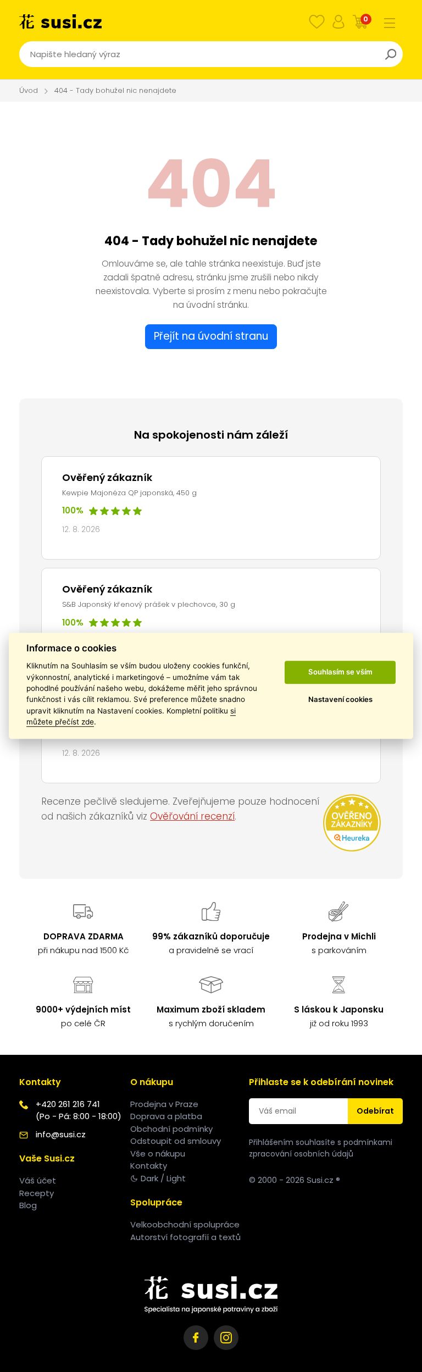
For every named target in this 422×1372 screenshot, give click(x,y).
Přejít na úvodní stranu (211, 336)
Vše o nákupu (157, 1153)
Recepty (36, 1193)
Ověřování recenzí (192, 816)
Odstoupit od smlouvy (175, 1141)
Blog (28, 1205)
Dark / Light (163, 1178)
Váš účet (37, 1180)
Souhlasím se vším (340, 671)
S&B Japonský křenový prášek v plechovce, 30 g (148, 604)
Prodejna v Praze (164, 1104)
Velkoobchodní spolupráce (185, 1224)
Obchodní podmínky (171, 1129)
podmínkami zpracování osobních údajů (320, 1148)
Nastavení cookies (340, 699)
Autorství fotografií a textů (185, 1237)
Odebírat (375, 1110)
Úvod (28, 90)
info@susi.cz (61, 1134)
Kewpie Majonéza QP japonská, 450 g (129, 493)
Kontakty (148, 1165)
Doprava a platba (166, 1116)
